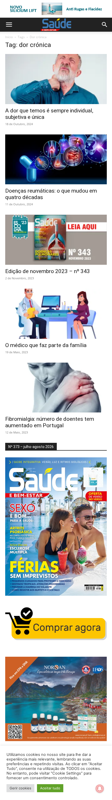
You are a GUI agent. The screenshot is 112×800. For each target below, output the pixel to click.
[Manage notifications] (100, 788)
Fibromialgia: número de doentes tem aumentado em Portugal (49, 422)
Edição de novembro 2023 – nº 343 (47, 271)
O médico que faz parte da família (45, 345)
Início (9, 37)
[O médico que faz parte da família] (56, 314)
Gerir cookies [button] (20, 788)
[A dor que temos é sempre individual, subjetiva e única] (56, 79)
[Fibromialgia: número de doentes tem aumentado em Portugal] (56, 388)
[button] (9, 25)
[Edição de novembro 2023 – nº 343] (56, 240)
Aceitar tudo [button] (50, 788)
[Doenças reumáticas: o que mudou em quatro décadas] (56, 159)
